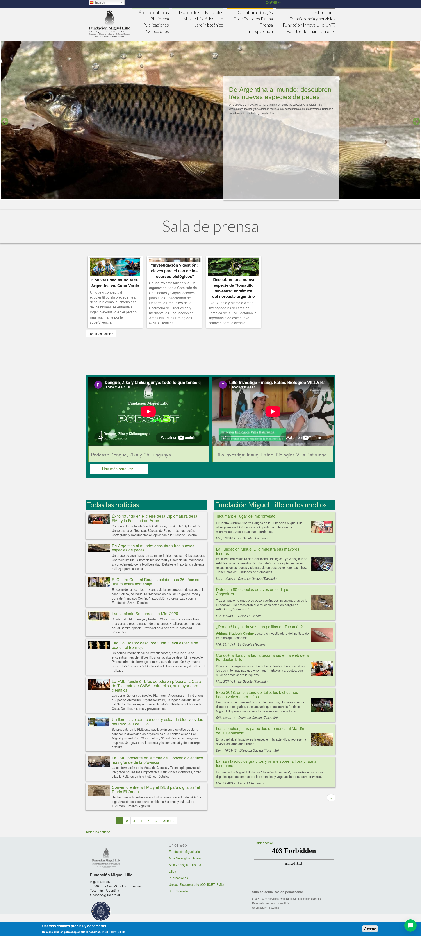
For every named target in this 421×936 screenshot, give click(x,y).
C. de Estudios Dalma (253, 18)
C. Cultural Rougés (255, 12)
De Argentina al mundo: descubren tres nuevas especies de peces (153, 548)
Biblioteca (159, 18)
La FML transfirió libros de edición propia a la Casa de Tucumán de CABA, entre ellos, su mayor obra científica (156, 685)
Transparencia (260, 31)
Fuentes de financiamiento (311, 31)
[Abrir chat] (410, 925)
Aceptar (370, 928)
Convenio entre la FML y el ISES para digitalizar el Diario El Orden (156, 789)
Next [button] (416, 121)
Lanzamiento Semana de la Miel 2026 (145, 613)
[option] (210, 122)
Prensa (266, 24)
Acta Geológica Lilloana (185, 858)
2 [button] (204, 205)
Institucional (323, 12)
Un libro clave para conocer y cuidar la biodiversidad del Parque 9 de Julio (157, 721)
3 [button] (210, 205)
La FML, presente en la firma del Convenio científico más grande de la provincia (157, 760)
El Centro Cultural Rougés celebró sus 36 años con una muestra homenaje (157, 581)
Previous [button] (4, 121)
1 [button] (197, 205)
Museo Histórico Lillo (203, 18)
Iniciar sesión (264, 843)
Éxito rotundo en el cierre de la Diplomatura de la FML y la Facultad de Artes (274, 96)
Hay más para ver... (119, 468)
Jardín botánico (208, 24)
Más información (113, 931)
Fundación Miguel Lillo (184, 851)
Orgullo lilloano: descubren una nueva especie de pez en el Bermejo (155, 645)
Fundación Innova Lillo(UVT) (309, 24)
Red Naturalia (178, 891)
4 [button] (217, 205)
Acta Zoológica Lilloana (185, 865)
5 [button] (223, 205)
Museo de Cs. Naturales (201, 12)
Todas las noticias (100, 333)
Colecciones (157, 31)
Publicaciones (156, 24)
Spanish (99, 2)
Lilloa (172, 871)
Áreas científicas (154, 12)
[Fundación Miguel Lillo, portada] (110, 23)
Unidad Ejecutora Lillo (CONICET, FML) (196, 884)
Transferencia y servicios (312, 18)
